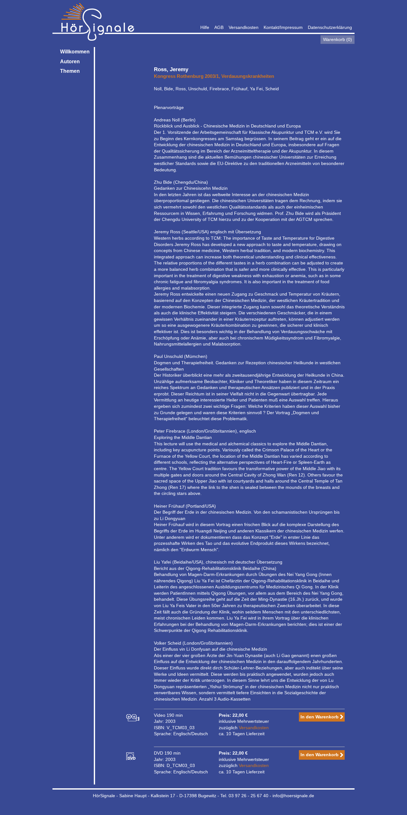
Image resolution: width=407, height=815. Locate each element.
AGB (219, 27)
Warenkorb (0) (337, 39)
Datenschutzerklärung (330, 27)
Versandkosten (244, 27)
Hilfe (204, 27)
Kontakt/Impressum (283, 27)
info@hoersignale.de (293, 795)
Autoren (70, 61)
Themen (70, 71)
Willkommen (75, 51)
